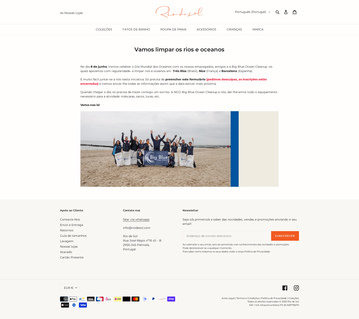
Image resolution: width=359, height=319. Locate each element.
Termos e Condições (247, 298)
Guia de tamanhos (73, 236)
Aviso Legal (228, 298)
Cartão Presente (72, 257)
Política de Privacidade (274, 298)
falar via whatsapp (136, 219)
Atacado (66, 252)
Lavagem (67, 241)
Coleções (294, 298)
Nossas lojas (69, 246)
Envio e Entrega (71, 225)
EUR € (68, 288)
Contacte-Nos (70, 219)
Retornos (66, 230)
